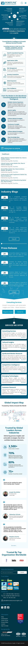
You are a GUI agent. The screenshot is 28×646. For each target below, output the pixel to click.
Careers (3, 624)
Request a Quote (8, 312)
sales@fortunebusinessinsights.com (12, 600)
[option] (6, 560)
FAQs (2, 617)
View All (14, 239)
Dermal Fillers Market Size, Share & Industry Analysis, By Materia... (12, 169)
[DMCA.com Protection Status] (4, 579)
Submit (22, 572)
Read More (15, 161)
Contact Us (20, 312)
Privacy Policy (4, 622)
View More (13, 33)
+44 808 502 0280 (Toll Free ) (12, 595)
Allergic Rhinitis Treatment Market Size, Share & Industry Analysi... (13, 158)
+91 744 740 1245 (10, 597)
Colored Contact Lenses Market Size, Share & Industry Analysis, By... (13, 164)
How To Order (4, 626)
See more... (14, 545)
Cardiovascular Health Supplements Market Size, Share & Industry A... (14, 175)
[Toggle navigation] (25, 3)
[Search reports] (22, 3)
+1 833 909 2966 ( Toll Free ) (12, 594)
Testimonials (4, 618)
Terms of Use (4, 620)
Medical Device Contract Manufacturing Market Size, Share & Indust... (13, 180)
